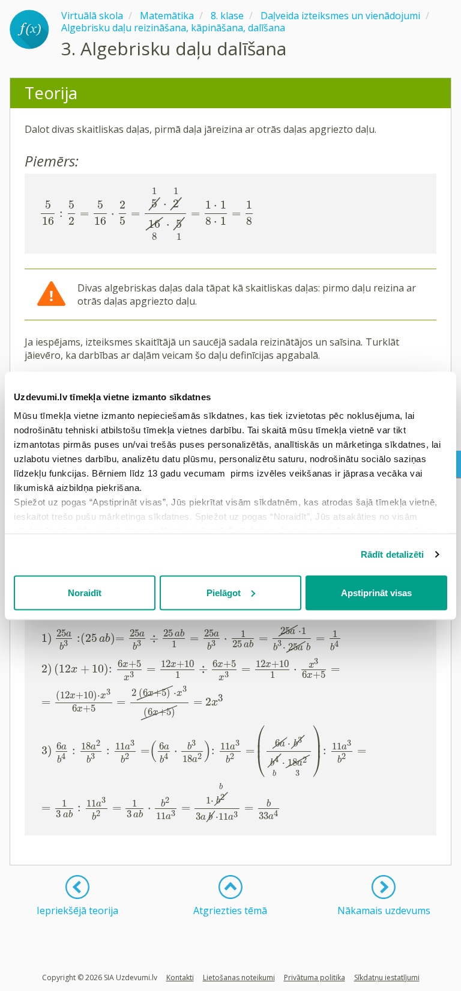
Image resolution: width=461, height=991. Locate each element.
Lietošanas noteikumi (239, 977)
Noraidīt (84, 592)
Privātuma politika (314, 977)
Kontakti (180, 977)
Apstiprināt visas (376, 592)
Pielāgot (223, 592)
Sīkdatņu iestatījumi (387, 977)
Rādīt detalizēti (392, 554)
